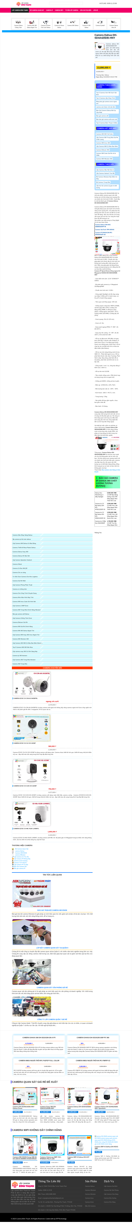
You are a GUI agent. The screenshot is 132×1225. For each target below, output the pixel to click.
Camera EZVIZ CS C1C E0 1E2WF (24, 743)
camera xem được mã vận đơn (105, 107)
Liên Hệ (95, 10)
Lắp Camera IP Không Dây (21, 858)
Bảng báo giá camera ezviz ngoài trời (106, 102)
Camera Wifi (59, 10)
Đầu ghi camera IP (18, 868)
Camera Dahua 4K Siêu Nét (21, 556)
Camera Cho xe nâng (19, 572)
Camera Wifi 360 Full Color (104, 134)
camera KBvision (20, 855)
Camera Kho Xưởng (110, 1198)
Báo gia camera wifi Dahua (21, 614)
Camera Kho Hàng (109, 1202)
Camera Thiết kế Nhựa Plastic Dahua (24, 547)
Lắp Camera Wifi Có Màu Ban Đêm (107, 146)
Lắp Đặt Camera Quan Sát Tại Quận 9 (52, 948)
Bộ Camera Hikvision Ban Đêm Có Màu (106, 178)
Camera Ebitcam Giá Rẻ (20, 622)
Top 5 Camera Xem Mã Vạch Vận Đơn (106, 93)
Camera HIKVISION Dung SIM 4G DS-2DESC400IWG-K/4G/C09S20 (25, 1158)
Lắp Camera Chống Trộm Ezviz (22, 618)
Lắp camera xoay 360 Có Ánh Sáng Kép (25, 651)
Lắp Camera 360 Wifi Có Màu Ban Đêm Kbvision (27, 643)
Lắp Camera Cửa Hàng (111, 1194)
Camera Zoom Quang (19, 860)
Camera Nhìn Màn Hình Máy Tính (23, 597)
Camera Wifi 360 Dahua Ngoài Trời (23, 630)
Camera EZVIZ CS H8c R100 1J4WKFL (26, 828)
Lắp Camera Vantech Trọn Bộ (105, 173)
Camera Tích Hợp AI (19, 862)
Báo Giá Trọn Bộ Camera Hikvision (52, 910)
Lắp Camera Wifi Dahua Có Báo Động (24, 543)
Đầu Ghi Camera (90, 1206)
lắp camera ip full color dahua (22, 539)
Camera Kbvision (90, 1194)
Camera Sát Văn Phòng (111, 1190)
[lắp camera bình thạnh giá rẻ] (24, 4)
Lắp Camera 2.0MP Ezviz (20, 605)
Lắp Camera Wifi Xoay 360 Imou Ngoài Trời (26, 635)
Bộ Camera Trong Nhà (103, 182)
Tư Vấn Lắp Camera (71, 10)
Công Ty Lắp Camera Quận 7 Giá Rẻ (52, 1019)
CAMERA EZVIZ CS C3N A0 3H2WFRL (25, 698)
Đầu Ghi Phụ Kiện (85, 10)
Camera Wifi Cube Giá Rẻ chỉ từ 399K (106, 154)
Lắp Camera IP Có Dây (20, 864)
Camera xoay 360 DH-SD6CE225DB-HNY (48, 1107)
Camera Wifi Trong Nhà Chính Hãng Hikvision (27, 610)
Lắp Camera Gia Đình (110, 1186)
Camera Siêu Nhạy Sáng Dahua (22, 535)
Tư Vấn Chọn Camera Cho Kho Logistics (25, 576)
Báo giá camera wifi (102, 116)
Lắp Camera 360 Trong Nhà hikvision (24, 659)
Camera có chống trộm (20, 589)
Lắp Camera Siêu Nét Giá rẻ (105, 170)
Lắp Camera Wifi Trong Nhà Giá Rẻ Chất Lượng (107, 138)
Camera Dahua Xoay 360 (20, 551)
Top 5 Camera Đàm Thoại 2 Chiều (106, 123)
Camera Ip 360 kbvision (20, 655)
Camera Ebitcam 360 (102, 150)
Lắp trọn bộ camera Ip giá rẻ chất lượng (106, 186)
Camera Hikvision (90, 1190)
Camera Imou (89, 1198)
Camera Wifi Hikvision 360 (104, 159)
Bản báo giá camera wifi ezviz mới (106, 119)
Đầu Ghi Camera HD (19, 866)
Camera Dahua (90, 1186)
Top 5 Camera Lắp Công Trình (105, 98)
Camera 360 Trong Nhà (20, 664)
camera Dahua (19, 851)
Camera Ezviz (89, 1202)
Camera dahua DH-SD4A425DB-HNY (106, 36)
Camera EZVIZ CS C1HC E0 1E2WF (25, 786)
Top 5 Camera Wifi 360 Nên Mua (23, 647)
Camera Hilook (17, 564)
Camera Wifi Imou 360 (103, 143)
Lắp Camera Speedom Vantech (22, 560)
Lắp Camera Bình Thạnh (20, 10)
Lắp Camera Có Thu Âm (20, 857)
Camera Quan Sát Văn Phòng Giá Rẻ (52, 987)
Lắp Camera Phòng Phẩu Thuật (22, 585)
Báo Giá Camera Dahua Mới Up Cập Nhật (106, 111)
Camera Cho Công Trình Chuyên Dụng (25, 593)
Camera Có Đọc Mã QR (20, 568)
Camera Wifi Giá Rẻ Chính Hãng (23, 626)
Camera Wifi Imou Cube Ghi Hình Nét (24, 601)
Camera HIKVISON (21, 853)
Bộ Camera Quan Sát (37, 10)
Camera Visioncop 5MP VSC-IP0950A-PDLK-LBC (50, 1158)
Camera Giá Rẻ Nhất (19, 581)
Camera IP (49, 10)
